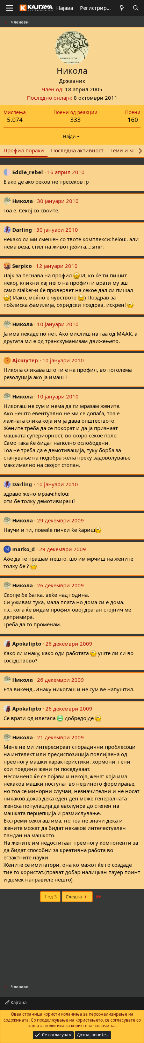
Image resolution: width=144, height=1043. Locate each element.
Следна (74, 896)
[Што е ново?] (122, 7)
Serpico (22, 265)
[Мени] (9, 8)
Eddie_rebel (27, 172)
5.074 (15, 119)
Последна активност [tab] (77, 150)
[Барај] (136, 7)
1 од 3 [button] (50, 896)
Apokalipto (26, 643)
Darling (22, 229)
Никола (22, 200)
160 (133, 119)
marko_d (23, 549)
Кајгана (18, 1002)
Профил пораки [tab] (23, 150)
